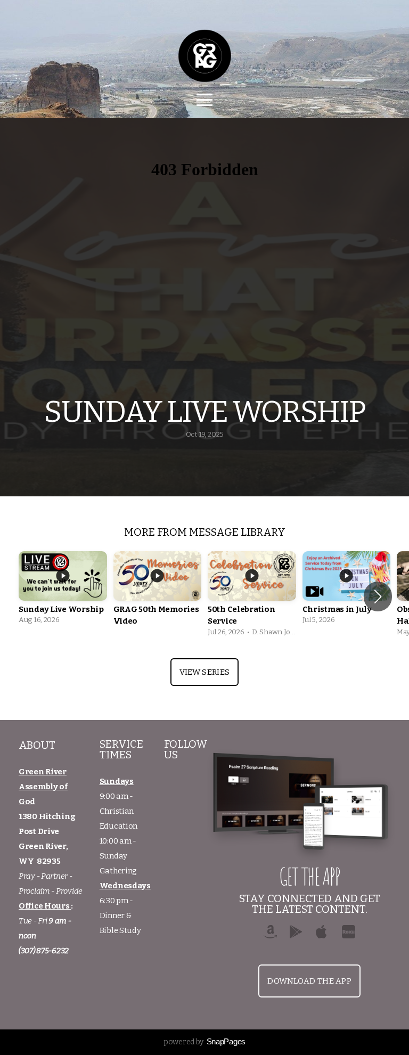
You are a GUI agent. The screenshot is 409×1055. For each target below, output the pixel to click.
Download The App (309, 981)
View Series (204, 672)
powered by (204, 1041)
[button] (378, 596)
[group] (63, 591)
